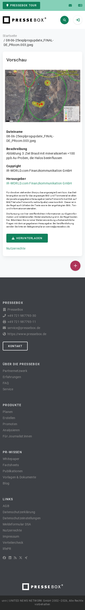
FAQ (6, 383)
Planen (8, 412)
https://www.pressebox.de (26, 334)
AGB (6, 506)
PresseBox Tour (23, 5)
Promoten (10, 424)
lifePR (7, 548)
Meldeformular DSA (17, 524)
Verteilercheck (13, 542)
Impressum (11, 536)
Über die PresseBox (21, 364)
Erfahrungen (12, 377)
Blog (6, 483)
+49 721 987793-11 (21, 322)
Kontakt (15, 346)
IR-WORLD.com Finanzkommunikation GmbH (39, 183)
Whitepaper (11, 459)
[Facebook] (4, 557)
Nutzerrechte (15, 248)
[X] (20, 557)
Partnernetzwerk (15, 371)
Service (8, 389)
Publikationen (13, 471)
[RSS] (15, 557)
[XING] (26, 557)
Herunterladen (29, 238)
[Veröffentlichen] (75, 266)
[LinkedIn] (10, 557)
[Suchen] (64, 20)
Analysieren (11, 430)
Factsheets (11, 465)
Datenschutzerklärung (19, 512)
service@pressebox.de (58, 226)
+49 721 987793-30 (21, 315)
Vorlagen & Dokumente (19, 477)
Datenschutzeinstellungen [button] (22, 518)
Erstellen (9, 418)
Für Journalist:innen (17, 436)
